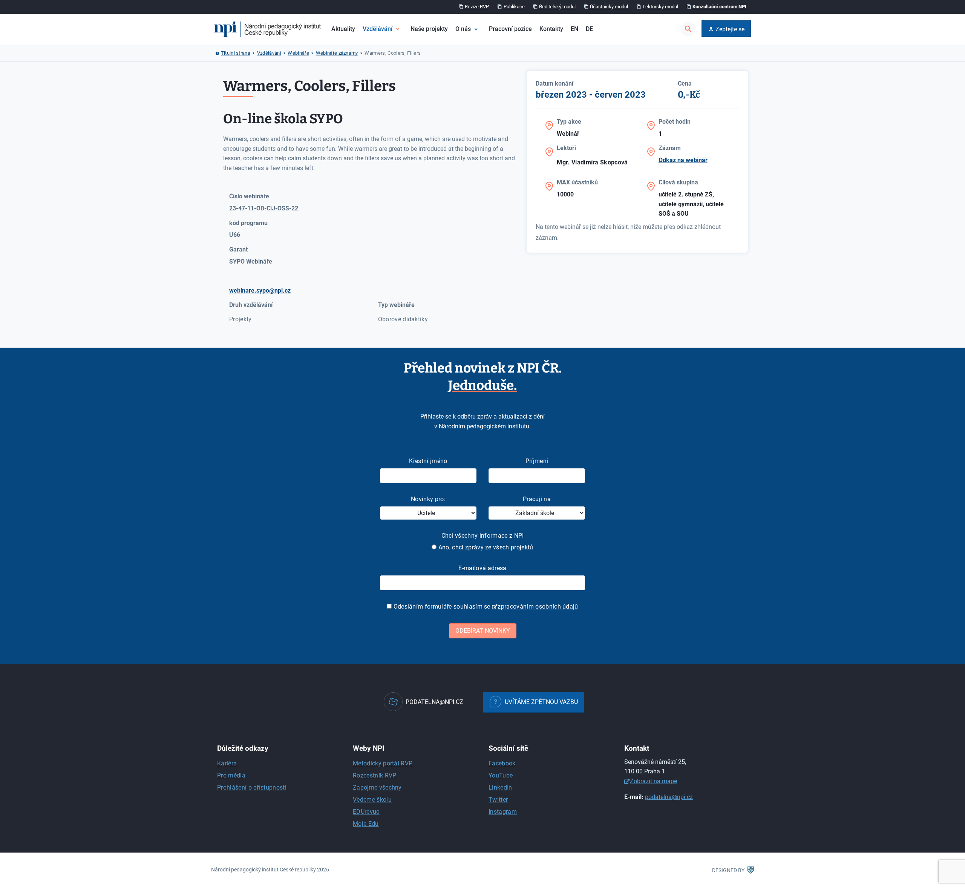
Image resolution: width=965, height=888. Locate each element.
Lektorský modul (660, 6)
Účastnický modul (609, 6)
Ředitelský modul (557, 6)
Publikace (514, 6)
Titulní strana (235, 53)
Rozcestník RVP (374, 775)
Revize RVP (477, 6)
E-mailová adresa (482, 568)
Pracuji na (537, 499)
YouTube (501, 775)
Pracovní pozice (510, 28)
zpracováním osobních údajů (538, 606)
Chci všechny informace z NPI (482, 535)
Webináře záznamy (337, 53)
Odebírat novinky (482, 630)
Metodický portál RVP (382, 763)
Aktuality (343, 28)
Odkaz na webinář (683, 160)
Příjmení (536, 461)
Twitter (498, 799)
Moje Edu (366, 823)
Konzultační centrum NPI (719, 6)
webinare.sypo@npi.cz (260, 290)
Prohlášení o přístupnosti (251, 787)
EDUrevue (366, 811)
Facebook (502, 763)
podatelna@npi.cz (669, 797)
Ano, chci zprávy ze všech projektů (485, 547)
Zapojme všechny (377, 787)
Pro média (231, 775)
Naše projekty (429, 28)
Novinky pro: (428, 499)
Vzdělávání (377, 28)
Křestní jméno (428, 461)
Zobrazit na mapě (653, 781)
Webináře (298, 53)
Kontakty (551, 28)
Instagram (503, 811)
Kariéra (227, 763)
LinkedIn (500, 787)
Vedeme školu (372, 799)
